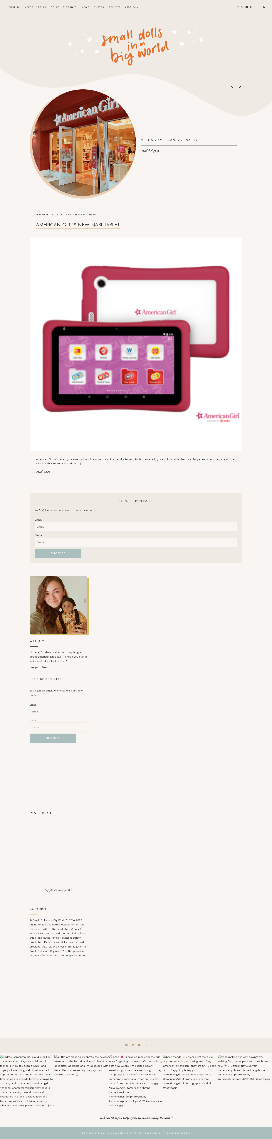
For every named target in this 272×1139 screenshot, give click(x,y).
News (85, 7)
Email (38, 519)
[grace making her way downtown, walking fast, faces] (245, 1082)
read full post (150, 150)
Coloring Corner (64, 7)
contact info (38, 667)
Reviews (115, 7)
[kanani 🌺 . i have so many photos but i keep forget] (136, 1082)
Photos (99, 7)
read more (43, 471)
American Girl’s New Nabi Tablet (78, 224)
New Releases (76, 214)
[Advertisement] (58, 776)
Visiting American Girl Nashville (172, 140)
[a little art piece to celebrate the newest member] (81, 1082)
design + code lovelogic (171, 1133)
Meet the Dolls (35, 7)
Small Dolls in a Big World (121, 1133)
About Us (13, 7)
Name (38, 535)
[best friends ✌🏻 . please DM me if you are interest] (190, 1082)
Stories (130, 7)
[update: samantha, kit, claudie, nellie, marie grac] (27, 1082)
